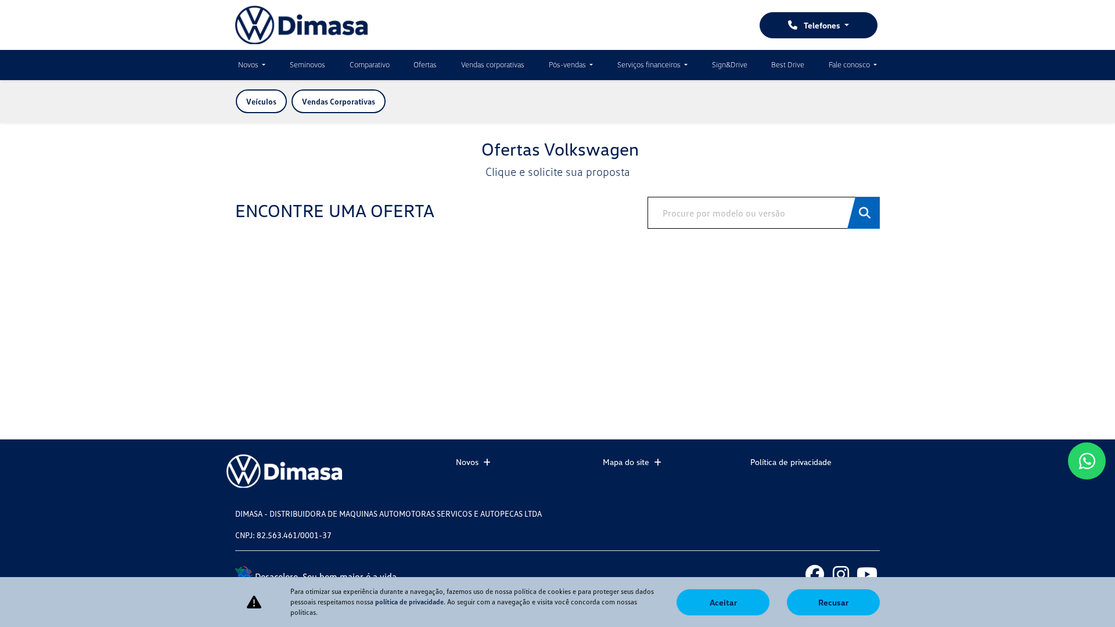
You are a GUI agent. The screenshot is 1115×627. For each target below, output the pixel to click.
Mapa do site (626, 462)
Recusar (833, 602)
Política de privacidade (791, 462)
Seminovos (307, 64)
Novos (467, 462)
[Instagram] (841, 573)
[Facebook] (814, 573)
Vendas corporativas (492, 64)
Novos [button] (249, 64)
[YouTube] (867, 573)
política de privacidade (409, 601)
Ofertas (425, 64)
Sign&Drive (729, 64)
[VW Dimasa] (301, 25)
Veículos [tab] (261, 101)
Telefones (822, 25)
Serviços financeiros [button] (649, 64)
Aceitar (723, 602)
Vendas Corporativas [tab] (338, 101)
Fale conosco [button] (850, 64)
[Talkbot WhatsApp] (1087, 461)
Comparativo (370, 64)
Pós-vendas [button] (568, 64)
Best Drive (787, 64)
